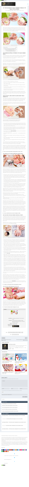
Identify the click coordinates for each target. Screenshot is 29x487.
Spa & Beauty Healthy (10, 10)
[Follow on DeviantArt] (2, 451)
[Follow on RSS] (8, 451)
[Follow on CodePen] (3, 451)
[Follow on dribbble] (24, 449)
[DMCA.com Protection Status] (2, 0)
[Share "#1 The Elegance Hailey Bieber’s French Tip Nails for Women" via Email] (21, 332)
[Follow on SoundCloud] (15, 449)
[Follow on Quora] (6, 451)
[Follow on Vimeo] (18, 449)
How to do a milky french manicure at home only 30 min (9, 409)
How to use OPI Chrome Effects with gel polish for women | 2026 (13, 151)
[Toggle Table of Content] (16, 47)
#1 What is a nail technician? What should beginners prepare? (12, 284)
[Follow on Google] (14, 449)
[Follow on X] (3, 449)
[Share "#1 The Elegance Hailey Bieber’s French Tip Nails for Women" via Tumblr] (13, 332)
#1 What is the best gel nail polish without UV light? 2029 (7, 362)
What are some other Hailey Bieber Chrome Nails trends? (11, 50)
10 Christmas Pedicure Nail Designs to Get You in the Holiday (17, 415)
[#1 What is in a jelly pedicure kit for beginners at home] (21, 367)
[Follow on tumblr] (17, 449)
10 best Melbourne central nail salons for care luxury (9, 403)
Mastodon (5, 0)
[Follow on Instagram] (6, 449)
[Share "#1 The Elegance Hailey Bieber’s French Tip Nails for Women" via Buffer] (18, 332)
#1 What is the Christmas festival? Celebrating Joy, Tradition (20, 362)
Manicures (15, 10)
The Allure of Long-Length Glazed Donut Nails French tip (11, 49)
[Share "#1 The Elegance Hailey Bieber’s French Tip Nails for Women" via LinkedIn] (16, 332)
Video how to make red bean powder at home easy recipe (9, 405)
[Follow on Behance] (5, 449)
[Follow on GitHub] (12, 449)
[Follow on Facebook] (2, 449)
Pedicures (18, 10)
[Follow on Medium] (23, 449)
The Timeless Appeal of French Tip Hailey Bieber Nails (10, 48)
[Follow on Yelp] (11, 449)
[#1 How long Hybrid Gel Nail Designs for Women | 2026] (8, 367)
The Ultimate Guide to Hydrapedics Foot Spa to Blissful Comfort (17, 422)
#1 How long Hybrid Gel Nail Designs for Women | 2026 (7, 372)
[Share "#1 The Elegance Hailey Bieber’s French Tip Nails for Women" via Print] (22, 332)
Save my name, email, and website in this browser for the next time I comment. (12, 390)
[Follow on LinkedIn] (8, 449)
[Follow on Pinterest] (20, 449)
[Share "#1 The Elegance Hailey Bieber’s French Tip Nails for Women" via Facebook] (9, 332)
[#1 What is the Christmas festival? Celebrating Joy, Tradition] (21, 356)
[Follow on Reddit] (5, 451)
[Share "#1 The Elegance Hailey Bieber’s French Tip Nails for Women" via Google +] (12, 332)
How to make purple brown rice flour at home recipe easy (9, 407)
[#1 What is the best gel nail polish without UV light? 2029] (8, 356)
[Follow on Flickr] (21, 449)
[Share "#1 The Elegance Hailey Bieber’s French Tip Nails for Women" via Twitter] (10, 332)
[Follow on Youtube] (9, 449)
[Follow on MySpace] (26, 449)
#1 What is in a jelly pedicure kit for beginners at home (20, 372)
